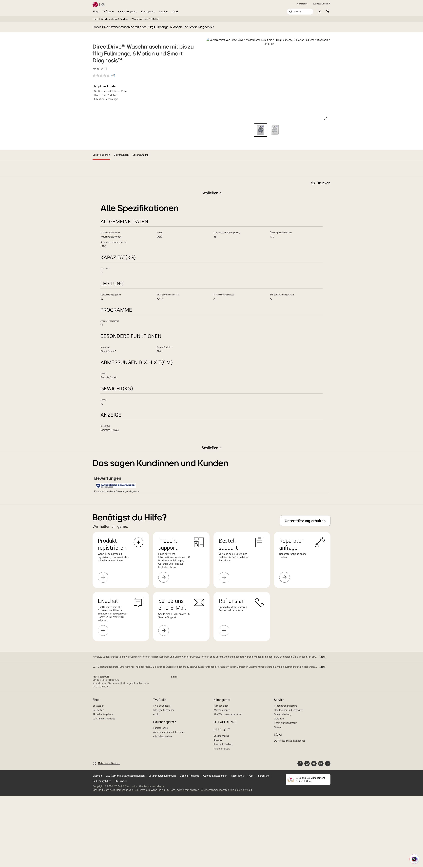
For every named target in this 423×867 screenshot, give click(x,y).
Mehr (322, 656)
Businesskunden (320, 3)
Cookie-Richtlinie (189, 775)
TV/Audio (108, 11)
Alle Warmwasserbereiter (227, 714)
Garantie (279, 718)
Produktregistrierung (285, 705)
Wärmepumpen (221, 710)
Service (163, 11)
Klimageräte (148, 11)
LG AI (175, 11)
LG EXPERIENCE (225, 722)
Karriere (218, 740)
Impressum (263, 775)
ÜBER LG (219, 729)
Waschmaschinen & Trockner (115, 19)
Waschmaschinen (140, 19)
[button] (300, 12)
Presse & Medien (222, 744)
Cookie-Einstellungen (215, 775)
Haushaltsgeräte (127, 11)
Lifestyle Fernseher (163, 710)
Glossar (278, 727)
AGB (250, 775)
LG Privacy (121, 780)
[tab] (101, 155)
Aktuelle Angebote (103, 714)
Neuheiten (98, 710)
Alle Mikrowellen (162, 736)
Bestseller (98, 705)
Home (95, 19)
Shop (95, 11)
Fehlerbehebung (282, 714)
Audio (156, 714)
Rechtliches (237, 775)
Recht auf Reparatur (285, 722)
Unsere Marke (221, 735)
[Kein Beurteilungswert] (102, 75)
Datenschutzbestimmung (162, 775)
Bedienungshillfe (102, 780)
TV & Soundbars (162, 705)
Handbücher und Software (288, 710)
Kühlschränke (160, 727)
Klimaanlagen (220, 705)
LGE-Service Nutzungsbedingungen (125, 775)
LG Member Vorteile (104, 718)
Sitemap (97, 775)
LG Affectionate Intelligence (289, 740)
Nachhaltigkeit (221, 748)
